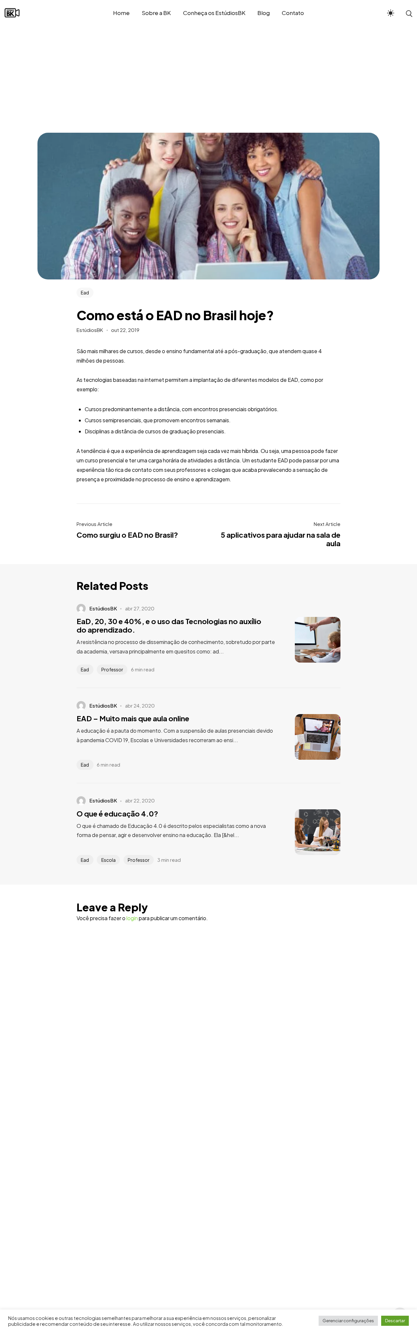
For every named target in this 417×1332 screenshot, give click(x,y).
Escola (108, 860)
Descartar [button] (395, 1320)
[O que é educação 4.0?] (307, 832)
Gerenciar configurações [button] (348, 1320)
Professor (112, 669)
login (132, 918)
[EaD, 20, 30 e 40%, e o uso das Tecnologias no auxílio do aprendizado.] (307, 640)
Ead (85, 292)
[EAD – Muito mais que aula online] (307, 737)
